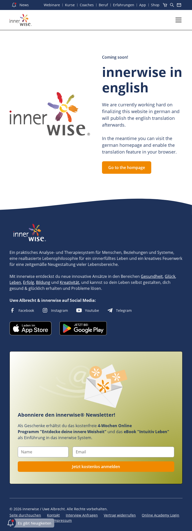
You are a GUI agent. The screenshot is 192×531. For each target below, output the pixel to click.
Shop (155, 4)
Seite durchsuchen (25, 515)
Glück (170, 276)
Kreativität (69, 282)
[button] (177, 20)
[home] (21, 20)
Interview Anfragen (82, 515)
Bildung (43, 282)
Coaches (87, 4)
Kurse (70, 4)
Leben (15, 282)
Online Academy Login (160, 515)
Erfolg (28, 282)
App (142, 4)
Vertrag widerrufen (120, 515)
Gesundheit (152, 276)
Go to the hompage (126, 167)
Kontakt (53, 515)
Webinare (52, 4)
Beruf (103, 4)
